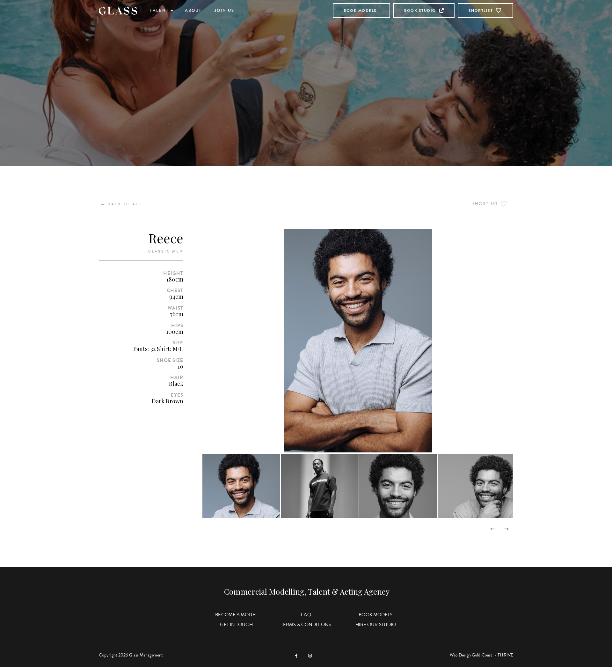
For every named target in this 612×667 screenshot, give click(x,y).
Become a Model (236, 614)
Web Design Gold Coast (471, 655)
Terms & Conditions (306, 624)
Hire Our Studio (375, 624)
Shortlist (481, 10)
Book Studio (420, 10)
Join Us (224, 10)
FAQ (306, 614)
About (193, 10)
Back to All (121, 204)
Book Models (360, 10)
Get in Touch (236, 624)
